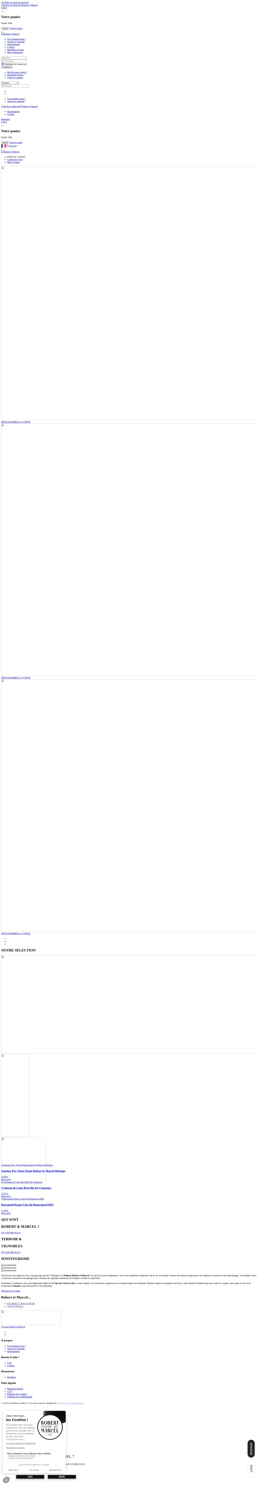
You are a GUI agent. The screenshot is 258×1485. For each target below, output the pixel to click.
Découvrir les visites (10, 1291)
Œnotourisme (13, 44)
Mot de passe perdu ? (17, 72)
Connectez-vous (14, 159)
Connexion (6, 67)
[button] (4, 8)
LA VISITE (15, 422)
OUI (30, 1476)
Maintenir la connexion (15, 64)
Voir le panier (16, 28)
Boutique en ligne (15, 50)
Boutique (5, 119)
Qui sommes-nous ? (16, 39)
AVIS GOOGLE (15, 1306)
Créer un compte (15, 77)
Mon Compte (13, 162)
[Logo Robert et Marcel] (13, 1327)
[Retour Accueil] (19, 5)
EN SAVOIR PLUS (10, 1232)
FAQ (9, 1363)
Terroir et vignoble (16, 41)
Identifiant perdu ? (15, 75)
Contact (10, 47)
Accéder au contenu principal (15, 2)
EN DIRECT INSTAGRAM (21, 1303)
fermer (5, 28)
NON (62, 1476)
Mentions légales (15, 1388)
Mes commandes (15, 52)
